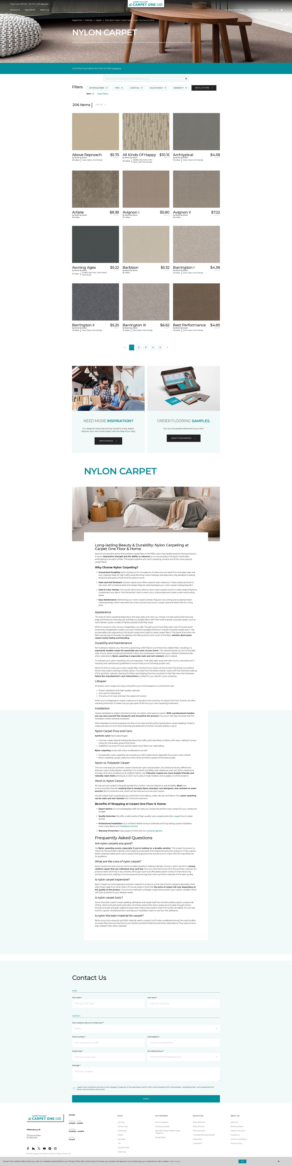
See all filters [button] (202, 88)
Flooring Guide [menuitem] (199, 1131)
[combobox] (144, 78)
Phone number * (78, 1037)
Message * (76, 1065)
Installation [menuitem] (197, 1143)
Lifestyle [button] (134, 88)
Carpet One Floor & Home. (43, 1154)
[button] (273, 10)
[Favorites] (277, 10)
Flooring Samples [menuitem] (162, 1126)
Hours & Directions (234, 10)
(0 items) (281, 10)
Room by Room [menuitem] (237, 1126)
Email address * (153, 1037)
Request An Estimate (258, 10)
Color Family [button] (156, 88)
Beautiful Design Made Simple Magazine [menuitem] (167, 1132)
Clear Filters (102, 94)
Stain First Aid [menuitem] (198, 1126)
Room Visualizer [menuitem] (162, 1122)
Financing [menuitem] (122, 1152)
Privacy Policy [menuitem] (236, 1143)
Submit (146, 1099)
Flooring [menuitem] (121, 1122)
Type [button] (117, 88)
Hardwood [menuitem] (122, 1131)
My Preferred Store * (155, 1051)
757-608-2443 (42, 4)
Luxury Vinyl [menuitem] (123, 1126)
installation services (128, 826)
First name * (77, 997)
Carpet (98, 20)
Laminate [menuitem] (121, 1139)
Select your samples (181, 438)
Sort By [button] (99, 105)
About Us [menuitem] (234, 1122)
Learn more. (174, 1161)
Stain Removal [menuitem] (199, 1122)
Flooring (88, 20)
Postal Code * (77, 1051)
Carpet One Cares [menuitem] (238, 1131)
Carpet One (77, 20)
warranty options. (155, 831)
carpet (177, 816)
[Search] (186, 78)
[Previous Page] (124, 347)
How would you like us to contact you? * (88, 1023)
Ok (242, 1161)
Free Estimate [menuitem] (123, 1148)
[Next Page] (167, 347)
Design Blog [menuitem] (160, 1137)
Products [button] (15, 10)
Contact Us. (116, 68)
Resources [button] (30, 10)
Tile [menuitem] (119, 1143)
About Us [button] (44, 10)
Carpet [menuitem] (120, 1135)
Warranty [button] (179, 88)
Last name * (152, 997)
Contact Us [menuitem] (235, 1135)
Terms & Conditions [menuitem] (239, 1139)
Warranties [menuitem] (197, 1139)
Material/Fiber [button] (96, 88)
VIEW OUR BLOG (106, 441)
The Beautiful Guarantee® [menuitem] (203, 1135)
